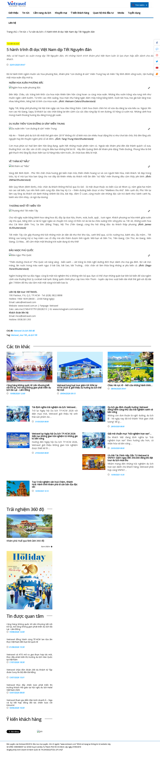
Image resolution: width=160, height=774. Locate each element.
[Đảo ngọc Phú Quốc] (20, 255)
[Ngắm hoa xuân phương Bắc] (25, 87)
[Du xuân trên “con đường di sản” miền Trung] (33, 128)
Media (121, 12)
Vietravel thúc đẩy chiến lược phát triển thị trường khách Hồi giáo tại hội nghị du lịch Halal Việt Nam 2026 (29, 687)
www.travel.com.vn (27, 305)
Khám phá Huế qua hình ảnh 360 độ (25, 540)
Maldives (110, 190)
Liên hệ (12, 22)
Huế (30, 145)
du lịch (33, 135)
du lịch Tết (32, 335)
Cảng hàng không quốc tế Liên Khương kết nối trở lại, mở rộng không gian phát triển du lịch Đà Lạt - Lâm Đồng (29, 388)
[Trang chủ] (17, 4)
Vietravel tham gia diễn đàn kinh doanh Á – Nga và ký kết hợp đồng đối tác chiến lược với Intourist (29, 702)
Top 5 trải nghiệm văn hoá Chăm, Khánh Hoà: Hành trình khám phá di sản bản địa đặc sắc (55, 484)
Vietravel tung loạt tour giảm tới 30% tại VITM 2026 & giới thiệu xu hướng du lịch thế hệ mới (79, 388)
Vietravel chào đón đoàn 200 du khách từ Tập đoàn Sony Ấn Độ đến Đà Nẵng (29, 671)
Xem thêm (46, 546)
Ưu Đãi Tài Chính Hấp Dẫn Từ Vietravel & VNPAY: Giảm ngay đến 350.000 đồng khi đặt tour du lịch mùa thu (130, 458)
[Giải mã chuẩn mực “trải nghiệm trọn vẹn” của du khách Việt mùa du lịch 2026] (93, 440)
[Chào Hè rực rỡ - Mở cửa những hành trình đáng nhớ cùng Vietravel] (130, 368)
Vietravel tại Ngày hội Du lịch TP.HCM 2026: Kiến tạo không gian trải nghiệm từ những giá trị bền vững (55, 436)
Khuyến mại (61, 12)
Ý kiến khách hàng (80, 12)
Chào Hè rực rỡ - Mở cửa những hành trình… (130, 385)
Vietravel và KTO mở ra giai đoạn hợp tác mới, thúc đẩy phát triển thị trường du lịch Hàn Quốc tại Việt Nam (29, 657)
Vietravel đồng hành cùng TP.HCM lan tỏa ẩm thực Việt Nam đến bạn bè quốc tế (29, 640)
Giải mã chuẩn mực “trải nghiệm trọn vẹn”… (129, 433)
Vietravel (54, 305)
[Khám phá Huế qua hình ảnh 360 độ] (30, 532)
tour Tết (23, 335)
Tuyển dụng (134, 12)
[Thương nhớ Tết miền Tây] (23, 210)
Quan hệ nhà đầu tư (103, 12)
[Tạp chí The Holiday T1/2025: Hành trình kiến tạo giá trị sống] (29, 580)
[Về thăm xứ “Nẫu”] (19, 166)
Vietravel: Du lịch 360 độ (24, 330)
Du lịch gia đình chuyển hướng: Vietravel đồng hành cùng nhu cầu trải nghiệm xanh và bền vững (130, 409)
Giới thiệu (13, 12)
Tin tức (26, 12)
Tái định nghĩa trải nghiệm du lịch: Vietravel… (54, 407)
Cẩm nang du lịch (42, 12)
